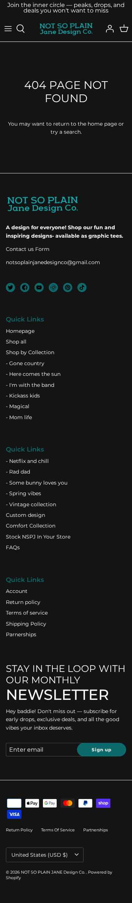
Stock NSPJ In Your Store (38, 536)
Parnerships (21, 634)
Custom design (25, 515)
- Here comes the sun (33, 374)
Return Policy (19, 829)
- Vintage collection (31, 504)
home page (102, 123)
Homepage (20, 331)
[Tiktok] (82, 287)
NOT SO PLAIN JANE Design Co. (53, 872)
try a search (66, 132)
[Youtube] (39, 287)
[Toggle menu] (8, 29)
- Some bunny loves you (36, 482)
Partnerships (95, 829)
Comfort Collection (30, 525)
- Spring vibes (23, 493)
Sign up (101, 749)
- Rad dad (18, 471)
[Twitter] (10, 287)
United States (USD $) (39, 855)
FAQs (13, 547)
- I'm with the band (30, 385)
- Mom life (19, 417)
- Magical (17, 406)
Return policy (23, 602)
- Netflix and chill (27, 461)
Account (16, 591)
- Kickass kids (23, 395)
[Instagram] (53, 287)
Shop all (16, 341)
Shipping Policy (26, 623)
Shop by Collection (30, 352)
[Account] (108, 29)
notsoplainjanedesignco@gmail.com (53, 262)
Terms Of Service (58, 829)
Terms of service (27, 612)
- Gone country (25, 363)
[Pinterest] (67, 287)
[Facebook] (24, 287)
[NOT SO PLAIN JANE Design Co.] (66, 28)
